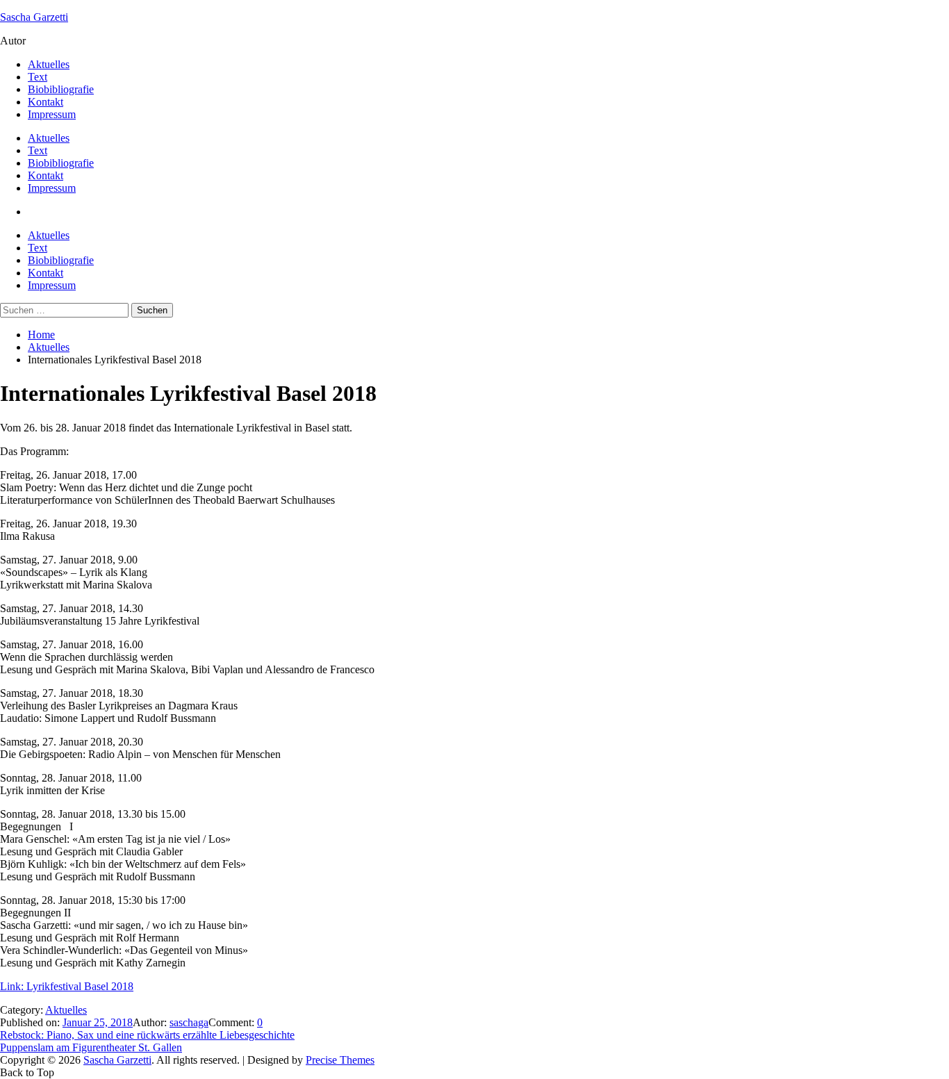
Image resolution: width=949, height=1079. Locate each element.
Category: (22, 1010)
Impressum (52, 114)
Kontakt (45, 102)
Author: (151, 1022)
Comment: (232, 1022)
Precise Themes (340, 1060)
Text (37, 77)
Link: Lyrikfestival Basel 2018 (66, 986)
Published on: (31, 1022)
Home (41, 334)
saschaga (189, 1022)
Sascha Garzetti (34, 17)
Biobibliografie (61, 89)
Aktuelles (48, 64)
